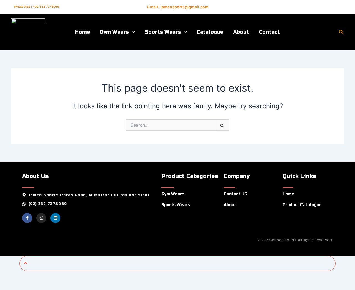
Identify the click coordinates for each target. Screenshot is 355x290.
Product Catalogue (302, 204)
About (241, 32)
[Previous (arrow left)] (8, 286)
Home (82, 32)
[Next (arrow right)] (26, 286)
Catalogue (210, 32)
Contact (269, 32)
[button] (132, 32)
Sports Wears (163, 32)
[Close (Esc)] (62, 276)
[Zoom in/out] (8, 276)
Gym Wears (114, 32)
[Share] (44, 276)
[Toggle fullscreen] (26, 276)
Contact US (235, 194)
